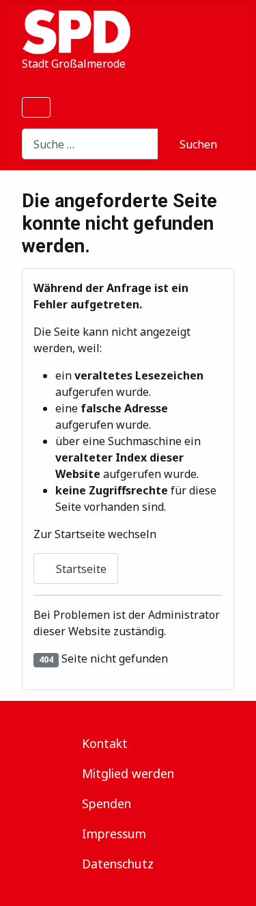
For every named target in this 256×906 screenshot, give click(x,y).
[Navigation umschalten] (36, 107)
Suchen (198, 144)
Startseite (79, 568)
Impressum (114, 833)
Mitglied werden (128, 773)
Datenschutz (118, 863)
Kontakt (105, 743)
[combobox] (90, 144)
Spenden (106, 803)
